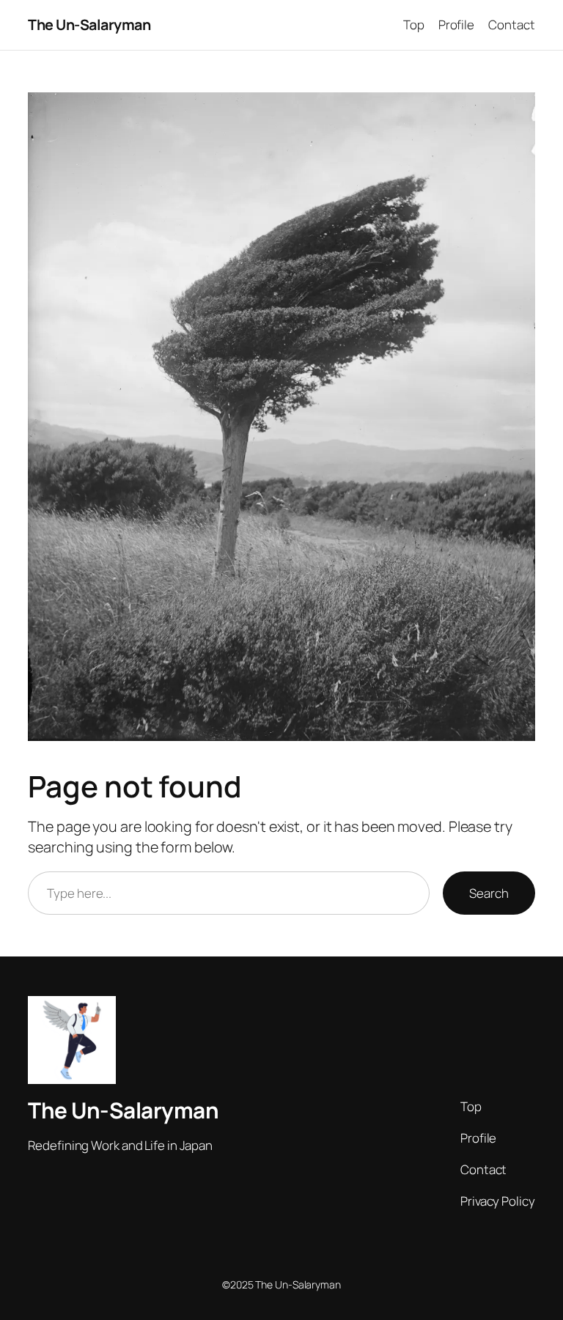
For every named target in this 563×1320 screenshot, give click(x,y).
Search (488, 893)
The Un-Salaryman (89, 24)
